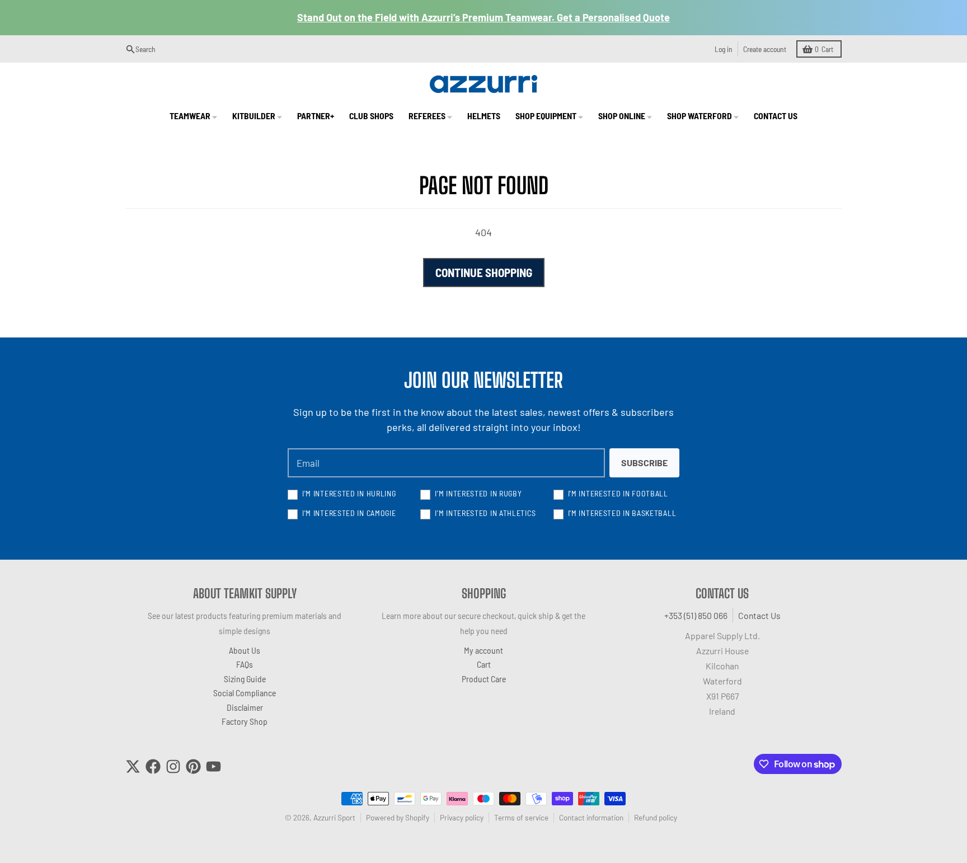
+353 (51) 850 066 (695, 615)
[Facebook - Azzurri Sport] (153, 766)
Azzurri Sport (334, 817)
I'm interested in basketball (622, 513)
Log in (724, 49)
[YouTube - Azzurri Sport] (213, 766)
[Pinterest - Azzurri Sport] (193, 766)
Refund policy (655, 817)
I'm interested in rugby (478, 493)
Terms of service (521, 817)
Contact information (591, 817)
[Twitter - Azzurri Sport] (132, 766)
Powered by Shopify (397, 817)
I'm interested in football (618, 493)
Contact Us (759, 615)
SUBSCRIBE (644, 462)
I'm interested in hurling (349, 493)
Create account (764, 49)
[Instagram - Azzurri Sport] (173, 766)
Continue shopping (483, 272)
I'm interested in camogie (349, 513)
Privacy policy (462, 817)
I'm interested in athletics (485, 513)
